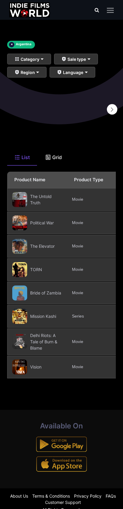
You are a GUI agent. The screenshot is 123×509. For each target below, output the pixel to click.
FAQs (111, 496)
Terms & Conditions (51, 496)
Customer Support (63, 502)
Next (112, 109)
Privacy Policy (88, 496)
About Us (19, 496)
